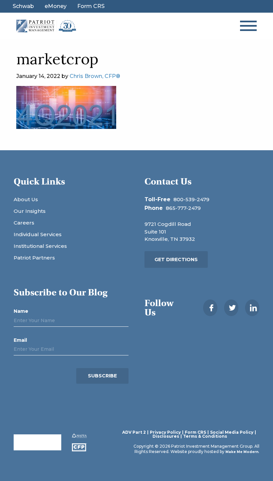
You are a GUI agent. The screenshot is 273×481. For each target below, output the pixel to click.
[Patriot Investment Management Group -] (46, 25)
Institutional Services (40, 245)
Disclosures (165, 436)
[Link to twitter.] (231, 307)
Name (21, 311)
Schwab (23, 6)
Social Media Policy (231, 432)
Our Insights (30, 211)
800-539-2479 (191, 199)
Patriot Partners (34, 257)
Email (20, 340)
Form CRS (91, 6)
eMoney (56, 6)
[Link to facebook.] (210, 307)
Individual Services (38, 234)
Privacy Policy (165, 432)
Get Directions (176, 259)
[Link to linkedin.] (252, 307)
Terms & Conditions (205, 436)
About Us (26, 199)
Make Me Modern (241, 452)
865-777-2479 (183, 208)
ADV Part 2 (134, 432)
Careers (24, 222)
